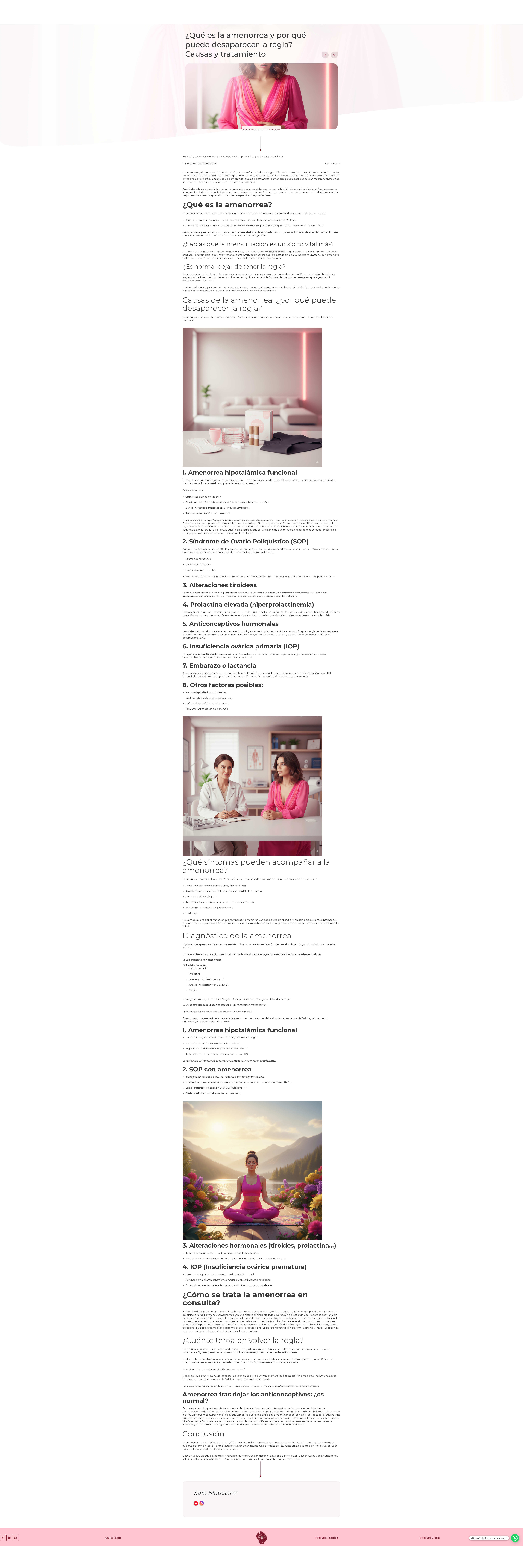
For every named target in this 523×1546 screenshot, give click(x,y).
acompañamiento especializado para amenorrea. (295, 1386)
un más (276, 251)
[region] (35, 1522)
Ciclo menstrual (207, 163)
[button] (515, 1538)
